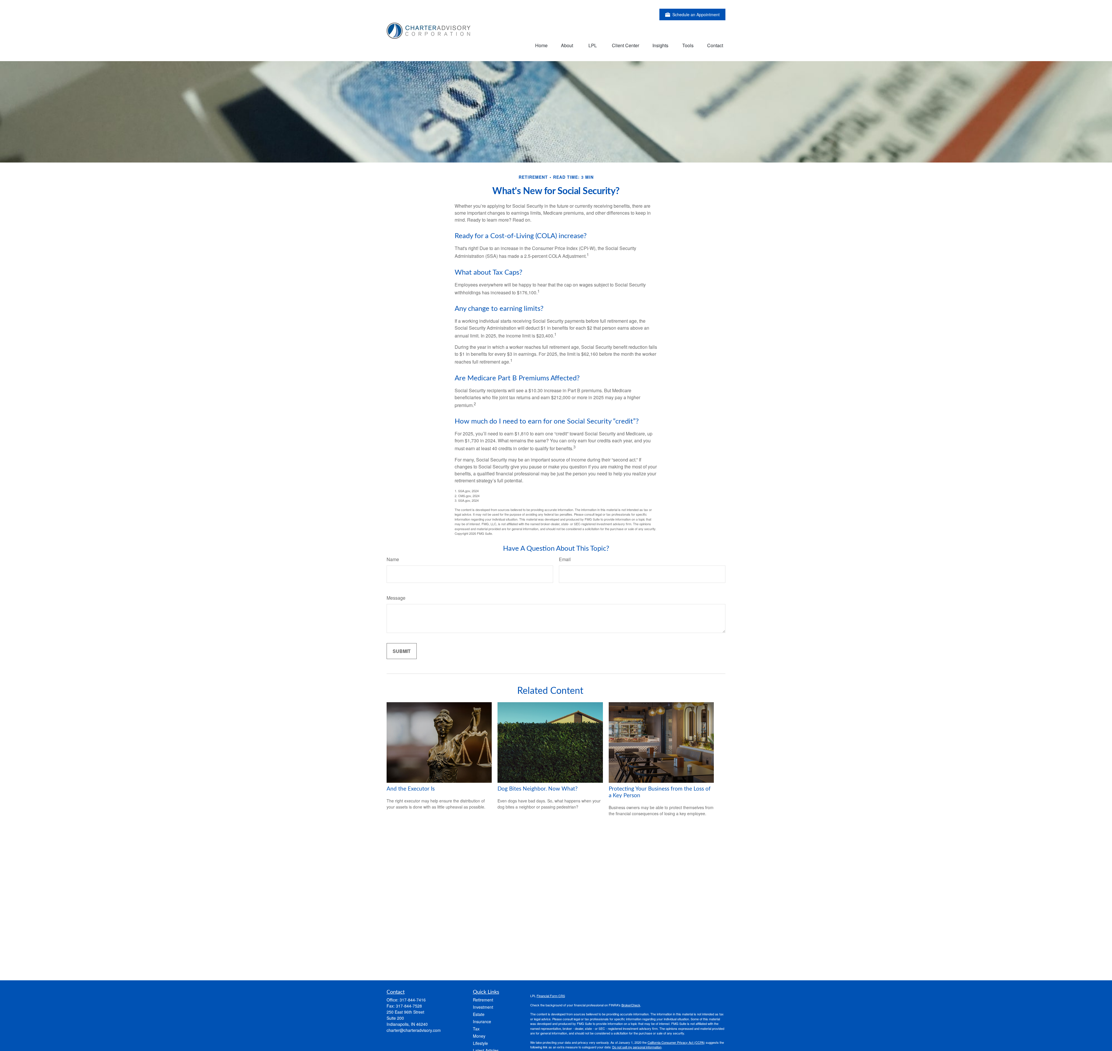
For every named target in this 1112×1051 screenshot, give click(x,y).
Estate (478, 1014)
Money (479, 1036)
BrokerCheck (630, 1005)
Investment (483, 1007)
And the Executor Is (411, 789)
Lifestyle (480, 1043)
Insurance (482, 1021)
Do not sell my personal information (636, 1047)
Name (393, 559)
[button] (541, 45)
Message (396, 597)
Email (565, 559)
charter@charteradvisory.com (414, 1030)
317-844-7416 (413, 1000)
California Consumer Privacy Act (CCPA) (676, 1042)
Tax (476, 1029)
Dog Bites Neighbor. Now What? (538, 789)
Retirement (483, 1000)
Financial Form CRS (551, 995)
